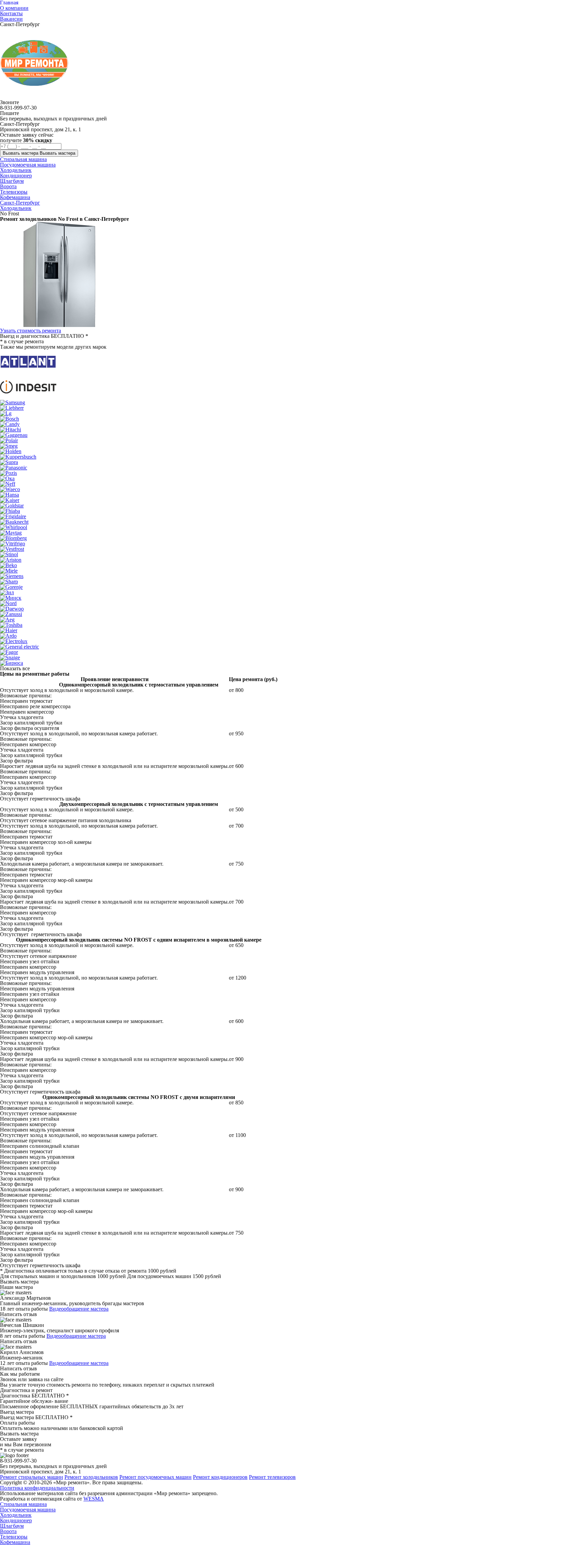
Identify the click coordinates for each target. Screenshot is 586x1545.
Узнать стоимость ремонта (30, 330)
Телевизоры (13, 1537)
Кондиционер (16, 1520)
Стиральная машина (23, 1504)
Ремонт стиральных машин (31, 1477)
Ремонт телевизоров (272, 1477)
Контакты (11, 13)
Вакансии (11, 19)
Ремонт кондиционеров (220, 1477)
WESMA (93, 1499)
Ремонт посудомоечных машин (155, 1477)
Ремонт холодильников (91, 1477)
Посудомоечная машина (28, 1509)
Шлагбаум (12, 1526)
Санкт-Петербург (20, 203)
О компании (14, 8)
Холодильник (16, 208)
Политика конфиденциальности (37, 1488)
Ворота (8, 1531)
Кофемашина (15, 1542)
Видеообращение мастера (79, 1309)
